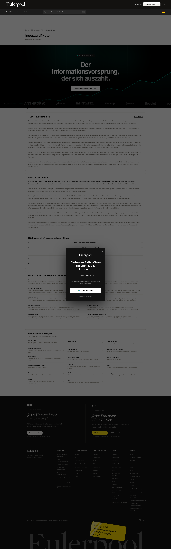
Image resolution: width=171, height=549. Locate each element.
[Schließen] (115, 251)
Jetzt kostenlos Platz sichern (85, 292)
